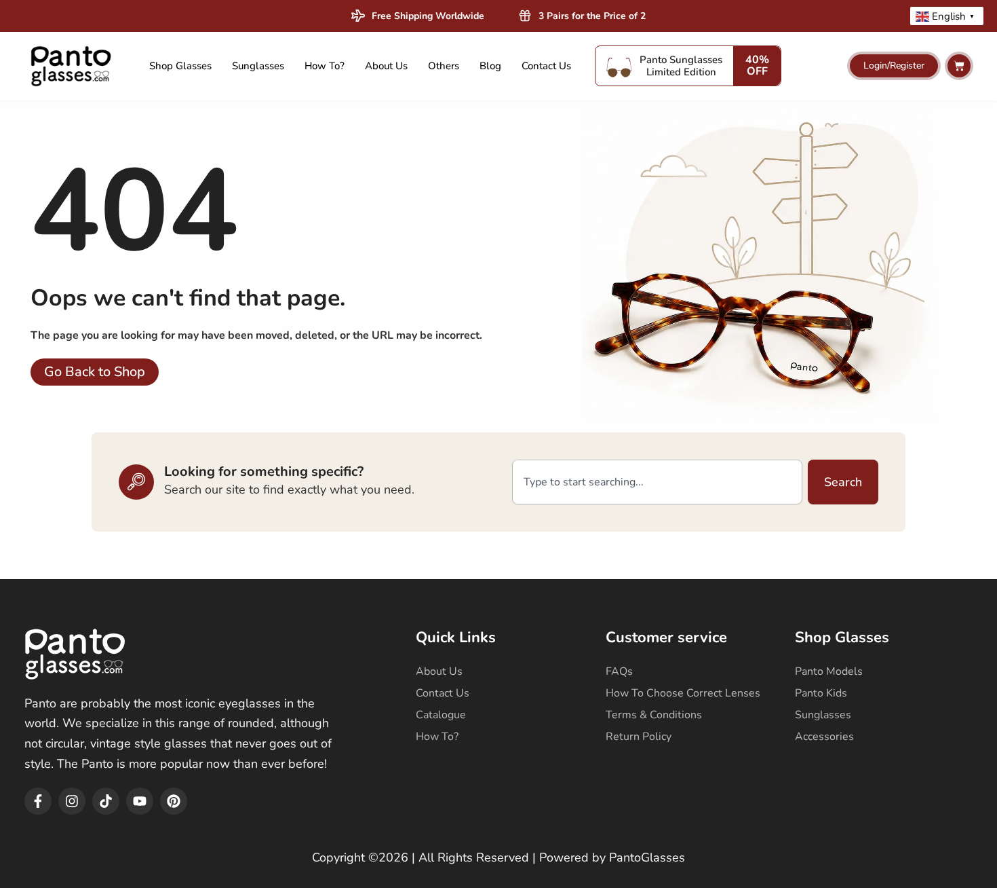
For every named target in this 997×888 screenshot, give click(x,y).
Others (443, 66)
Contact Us (546, 66)
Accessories (824, 736)
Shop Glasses (180, 66)
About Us (386, 66)
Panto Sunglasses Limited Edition (681, 66)
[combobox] (657, 482)
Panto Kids (821, 693)
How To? (325, 66)
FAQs (619, 671)
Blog (490, 66)
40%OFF (757, 65)
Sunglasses (258, 66)
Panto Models (829, 671)
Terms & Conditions (654, 714)
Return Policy (638, 736)
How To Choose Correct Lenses (683, 693)
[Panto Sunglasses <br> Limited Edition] (619, 66)
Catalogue (441, 714)
